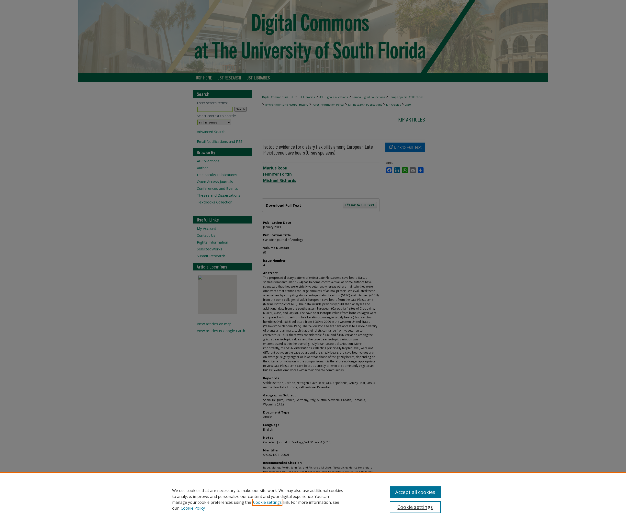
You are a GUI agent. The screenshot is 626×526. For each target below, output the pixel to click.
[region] (313, 499)
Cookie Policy (193, 508)
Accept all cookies (415, 492)
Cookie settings (267, 502)
